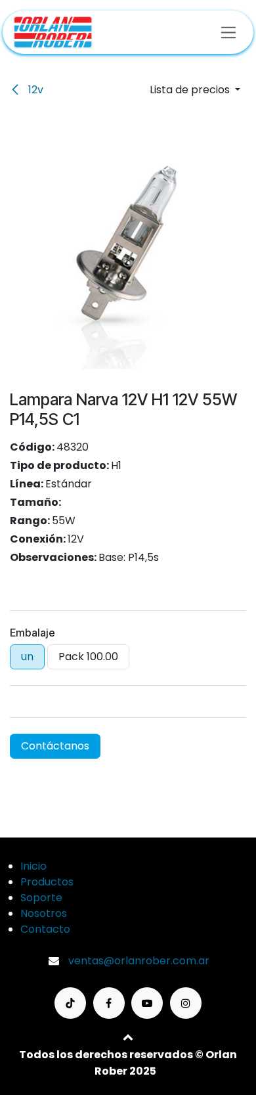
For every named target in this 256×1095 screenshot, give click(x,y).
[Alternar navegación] (229, 32)
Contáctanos (55, 745)
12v (34, 89)
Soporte (41, 897)
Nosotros (43, 913)
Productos (47, 881)
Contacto (45, 929)
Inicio (33, 866)
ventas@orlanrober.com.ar (138, 960)
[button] (195, 90)
